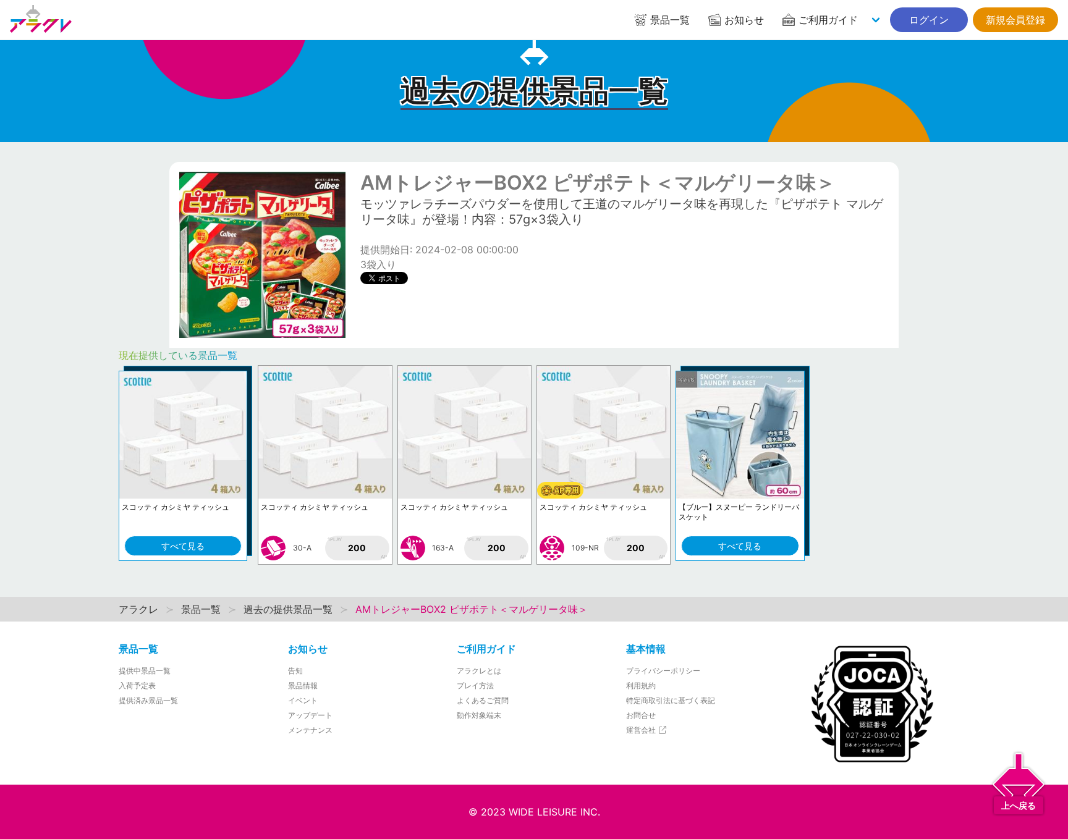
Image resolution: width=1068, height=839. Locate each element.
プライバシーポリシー (663, 670)
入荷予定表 (137, 685)
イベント (303, 700)
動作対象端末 (479, 715)
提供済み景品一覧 (148, 700)
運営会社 (642, 730)
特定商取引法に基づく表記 (670, 700)
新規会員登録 (1015, 20)
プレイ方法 (475, 685)
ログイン (929, 20)
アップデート (310, 715)
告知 (295, 670)
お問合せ (641, 715)
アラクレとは (479, 670)
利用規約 (641, 685)
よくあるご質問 (483, 700)
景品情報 (303, 685)
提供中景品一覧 (145, 670)
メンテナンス (310, 730)
